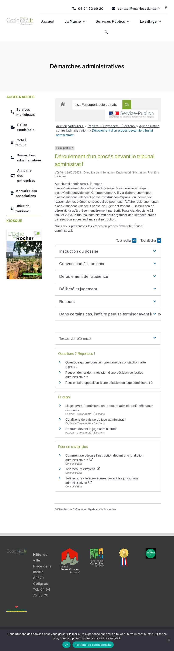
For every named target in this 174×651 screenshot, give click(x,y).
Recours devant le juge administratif (91, 429)
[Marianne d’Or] (124, 550)
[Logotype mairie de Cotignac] (20, 18)
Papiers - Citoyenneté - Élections (112, 126)
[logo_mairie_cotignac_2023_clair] (16, 550)
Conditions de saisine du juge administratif (95, 419)
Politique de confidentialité (93, 644)
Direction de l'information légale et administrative (86, 509)
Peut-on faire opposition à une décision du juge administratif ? (109, 382)
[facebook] (166, 7)
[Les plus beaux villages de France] (70, 550)
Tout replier (124, 240)
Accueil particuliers (70, 126)
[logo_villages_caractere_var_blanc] (97, 550)
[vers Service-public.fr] (131, 115)
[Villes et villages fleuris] (16, 608)
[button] (106, 32)
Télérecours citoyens (80, 469)
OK (67, 644)
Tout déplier (148, 240)
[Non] (169, 640)
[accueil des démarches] (62, 104)
